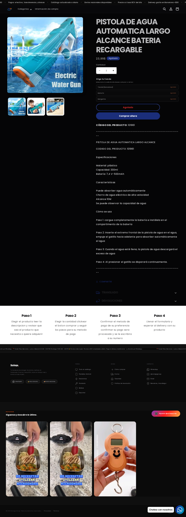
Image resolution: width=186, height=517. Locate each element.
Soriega (14, 365)
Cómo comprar (120, 369)
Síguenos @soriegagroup (168, 413)
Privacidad (47, 511)
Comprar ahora (128, 115)
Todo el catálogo (85, 369)
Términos (56, 511)
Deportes (82, 392)
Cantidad (100, 64)
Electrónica (83, 378)
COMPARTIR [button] (105, 281)
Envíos (117, 374)
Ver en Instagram (18, 492)
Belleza (81, 388)
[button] (24, 9)
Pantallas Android (85, 374)
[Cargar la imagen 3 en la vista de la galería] (55, 106)
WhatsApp (18, 381)
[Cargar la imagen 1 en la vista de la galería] (17, 106)
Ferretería (82, 383)
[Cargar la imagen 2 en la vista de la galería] (36, 106)
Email (152, 378)
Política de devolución (122, 383)
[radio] (137, 87)
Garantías (118, 378)
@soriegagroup (156, 374)
